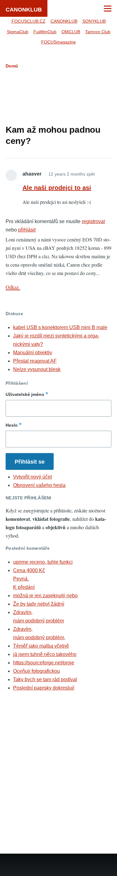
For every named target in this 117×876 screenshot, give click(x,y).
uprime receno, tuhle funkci (43, 562)
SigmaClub (17, 31)
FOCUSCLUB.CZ (29, 21)
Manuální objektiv (32, 352)
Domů (12, 65)
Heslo (12, 425)
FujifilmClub (44, 31)
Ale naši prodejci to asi (56, 187)
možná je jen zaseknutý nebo (45, 595)
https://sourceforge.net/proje (43, 662)
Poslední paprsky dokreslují (43, 687)
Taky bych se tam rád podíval (45, 679)
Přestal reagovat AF (35, 361)
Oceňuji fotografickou (36, 671)
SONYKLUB (94, 21)
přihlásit (27, 229)
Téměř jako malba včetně (41, 646)
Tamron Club (97, 31)
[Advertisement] (59, 95)
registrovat (93, 221)
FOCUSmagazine (58, 41)
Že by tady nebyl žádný (38, 604)
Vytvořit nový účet (32, 476)
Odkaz (13, 287)
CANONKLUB (24, 10)
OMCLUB (70, 31)
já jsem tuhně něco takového (44, 654)
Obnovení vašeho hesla (39, 485)
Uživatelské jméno (25, 394)
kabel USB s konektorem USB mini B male (60, 327)
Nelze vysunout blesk (37, 369)
